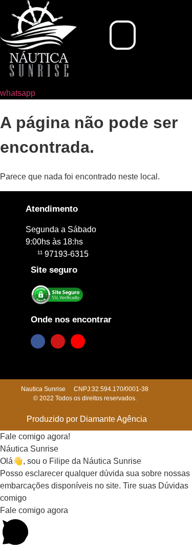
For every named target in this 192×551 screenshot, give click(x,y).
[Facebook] (38, 341)
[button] (123, 35)
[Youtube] (78, 341)
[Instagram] (58, 341)
